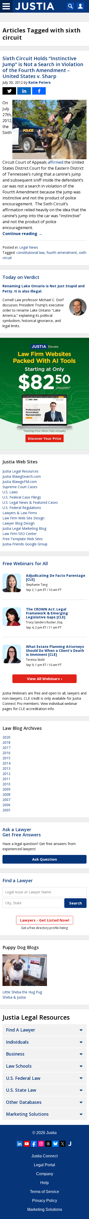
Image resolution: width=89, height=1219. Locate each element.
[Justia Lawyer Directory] (70, 1144)
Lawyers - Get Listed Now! (44, 920)
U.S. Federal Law (23, 1078)
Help (44, 1183)
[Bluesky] (55, 1144)
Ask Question (44, 859)
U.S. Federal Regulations (21, 507)
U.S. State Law (21, 1090)
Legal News (28, 247)
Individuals (17, 1042)
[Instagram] (41, 1144)
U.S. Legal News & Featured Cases (30, 502)
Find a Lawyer (17, 880)
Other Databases (24, 1102)
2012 (6, 773)
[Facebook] (34, 1144)
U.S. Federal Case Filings (21, 497)
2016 (6, 752)
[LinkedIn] (19, 1144)
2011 (6, 778)
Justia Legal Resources (20, 471)
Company (44, 1174)
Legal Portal (44, 1165)
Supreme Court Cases (19, 486)
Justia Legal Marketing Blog (24, 528)
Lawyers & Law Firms (19, 512)
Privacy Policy (44, 1200)
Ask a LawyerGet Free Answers (21, 832)
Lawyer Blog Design (18, 523)
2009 (6, 789)
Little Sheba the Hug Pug (22, 992)
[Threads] (48, 1144)
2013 (6, 768)
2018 (6, 742)
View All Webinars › (44, 678)
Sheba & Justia (14, 997)
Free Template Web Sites (22, 538)
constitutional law (30, 252)
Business (15, 1054)
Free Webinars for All (25, 563)
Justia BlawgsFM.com (19, 481)
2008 (6, 794)
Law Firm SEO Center (19, 533)
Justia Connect (44, 1156)
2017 (6, 747)
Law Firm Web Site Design (23, 518)
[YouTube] (27, 1144)
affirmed (55, 162)
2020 (6, 737)
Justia (51, 1133)
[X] (63, 1144)
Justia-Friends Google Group (24, 544)
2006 (6, 804)
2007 (6, 799)
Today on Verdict (20, 277)
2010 (6, 784)
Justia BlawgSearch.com (21, 476)
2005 (6, 810)
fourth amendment (61, 252)
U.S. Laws (10, 492)
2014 (6, 763)
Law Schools (19, 1066)
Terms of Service (44, 1192)
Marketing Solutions (27, 1114)
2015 (6, 758)
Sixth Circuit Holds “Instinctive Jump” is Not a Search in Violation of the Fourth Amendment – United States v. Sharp (42, 67)
